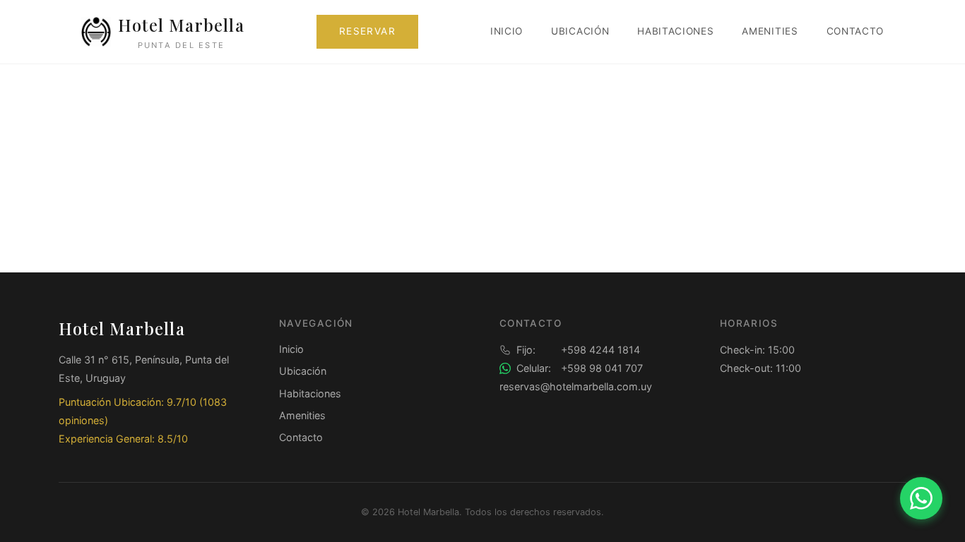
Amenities (770, 31)
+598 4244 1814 (578, 350)
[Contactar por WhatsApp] (921, 498)
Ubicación (580, 31)
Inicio (506, 31)
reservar (367, 31)
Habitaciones (675, 31)
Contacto (855, 31)
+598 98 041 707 (579, 368)
